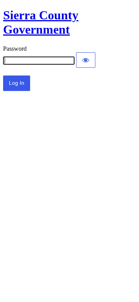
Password (15, 48)
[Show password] (85, 60)
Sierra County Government (40, 22)
